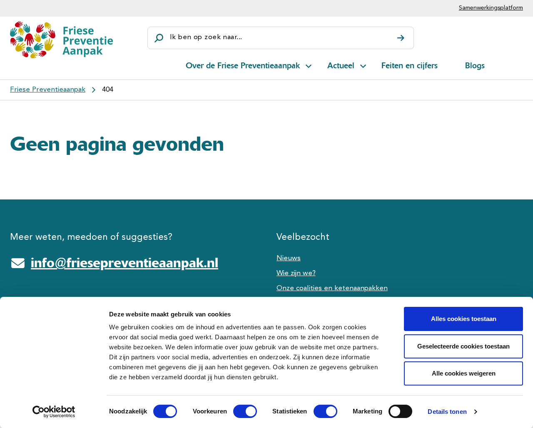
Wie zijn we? (296, 273)
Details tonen (447, 411)
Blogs (475, 65)
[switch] (237, 411)
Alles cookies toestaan (463, 318)
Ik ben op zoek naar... (206, 37)
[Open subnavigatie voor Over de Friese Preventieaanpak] (309, 65)
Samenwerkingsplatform (491, 8)
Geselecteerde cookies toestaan (463, 346)
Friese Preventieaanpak (47, 89)
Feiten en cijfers (409, 65)
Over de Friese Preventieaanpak (243, 65)
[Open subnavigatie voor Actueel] (363, 65)
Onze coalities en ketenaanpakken (332, 288)
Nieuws (288, 258)
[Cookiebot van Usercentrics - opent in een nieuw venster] (53, 412)
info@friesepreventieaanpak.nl (124, 262)
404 (107, 89)
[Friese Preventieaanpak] (61, 39)
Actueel (340, 65)
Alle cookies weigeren (464, 373)
